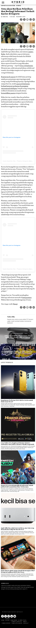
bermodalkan (5, 93)
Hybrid (18, 5)
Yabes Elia (5, 16)
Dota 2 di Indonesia (26, 66)
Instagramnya (26, 298)
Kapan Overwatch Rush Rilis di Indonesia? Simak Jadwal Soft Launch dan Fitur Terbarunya (17, 486)
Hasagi (15, 304)
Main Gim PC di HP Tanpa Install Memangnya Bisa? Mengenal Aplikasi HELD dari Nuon (18, 571)
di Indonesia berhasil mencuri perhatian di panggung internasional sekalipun (15, 86)
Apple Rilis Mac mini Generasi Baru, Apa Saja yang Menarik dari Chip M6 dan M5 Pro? (17, 528)
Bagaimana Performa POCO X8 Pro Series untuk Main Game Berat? (17, 401)
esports (13, 77)
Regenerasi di (6, 77)
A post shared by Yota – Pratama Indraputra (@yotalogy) (19, 161)
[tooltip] (21, 19)
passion (13, 93)
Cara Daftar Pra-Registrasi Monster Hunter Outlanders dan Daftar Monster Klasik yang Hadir (17, 443)
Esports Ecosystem (8, 5)
